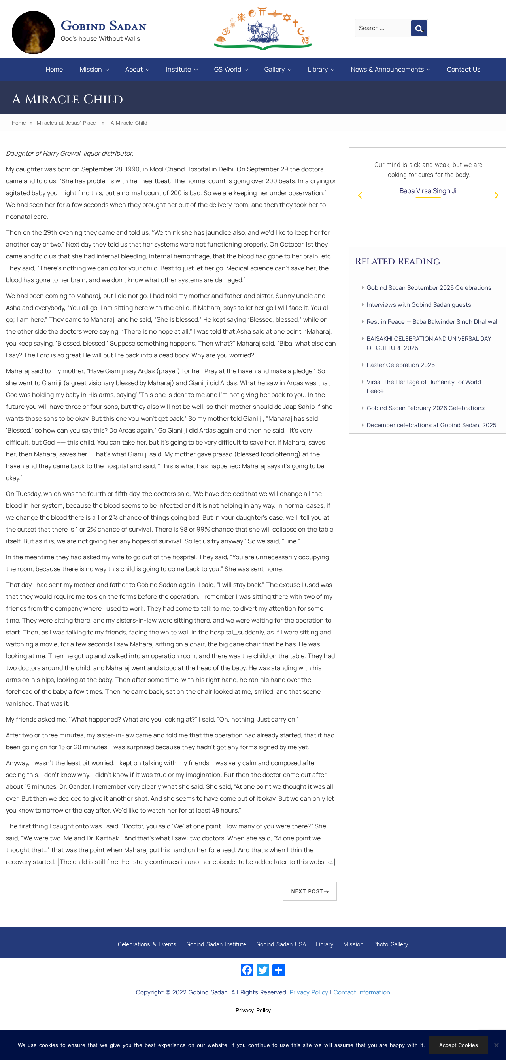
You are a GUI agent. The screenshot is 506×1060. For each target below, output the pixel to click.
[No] (496, 1045)
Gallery (274, 69)
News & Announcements (387, 69)
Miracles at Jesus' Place (66, 122)
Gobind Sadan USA (281, 944)
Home (54, 69)
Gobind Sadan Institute (216, 944)
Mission (91, 69)
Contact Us (463, 69)
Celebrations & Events (147, 944)
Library (318, 69)
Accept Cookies (458, 1045)
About (134, 69)
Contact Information (362, 992)
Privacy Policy (309, 992)
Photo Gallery (390, 944)
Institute (178, 69)
